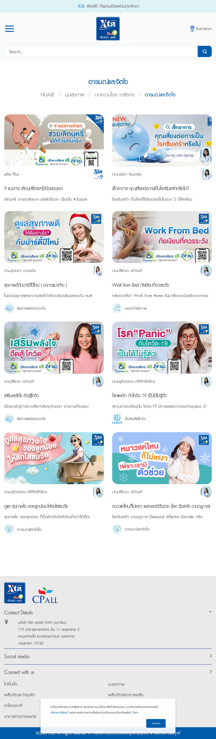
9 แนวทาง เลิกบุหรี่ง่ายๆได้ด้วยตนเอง (33, 188)
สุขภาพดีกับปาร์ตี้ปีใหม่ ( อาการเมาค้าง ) (35, 285)
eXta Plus (11, 174)
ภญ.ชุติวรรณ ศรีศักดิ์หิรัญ (133, 381)
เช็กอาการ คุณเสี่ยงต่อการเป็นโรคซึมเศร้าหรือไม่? (150, 188)
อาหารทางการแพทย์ (20, 716)
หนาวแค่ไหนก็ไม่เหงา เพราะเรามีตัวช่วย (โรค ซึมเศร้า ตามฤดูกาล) (161, 506)
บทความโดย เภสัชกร (114, 94)
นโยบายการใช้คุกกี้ (59, 712)
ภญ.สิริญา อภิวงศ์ (127, 270)
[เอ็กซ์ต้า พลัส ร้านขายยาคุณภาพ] (108, 28)
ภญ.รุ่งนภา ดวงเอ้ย (20, 270)
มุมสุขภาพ (74, 94)
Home (47, 94)
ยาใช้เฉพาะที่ (13, 705)
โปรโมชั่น (10, 684)
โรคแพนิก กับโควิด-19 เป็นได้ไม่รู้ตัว (139, 395)
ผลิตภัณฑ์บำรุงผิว (19, 695)
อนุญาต (156, 723)
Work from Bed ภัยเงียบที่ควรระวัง (140, 285)
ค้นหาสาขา (204, 28)
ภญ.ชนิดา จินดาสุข (126, 174)
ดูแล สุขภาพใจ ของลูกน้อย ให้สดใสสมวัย (36, 506)
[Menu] (9, 28)
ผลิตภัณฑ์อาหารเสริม (126, 695)
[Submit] (205, 51)
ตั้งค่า (135, 712)
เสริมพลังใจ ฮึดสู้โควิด (21, 395)
